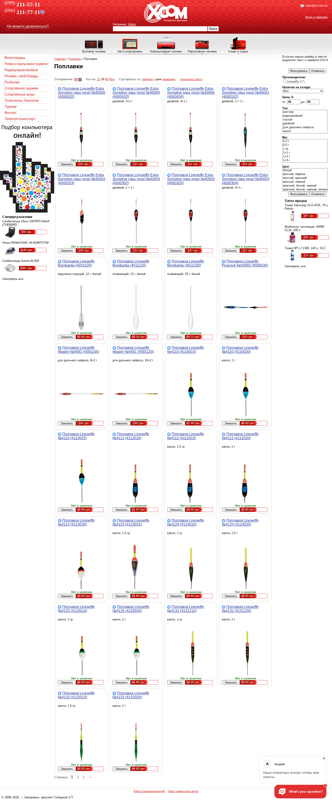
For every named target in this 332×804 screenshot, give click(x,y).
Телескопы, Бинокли (22, 100)
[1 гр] (305, 149)
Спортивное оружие (21, 88)
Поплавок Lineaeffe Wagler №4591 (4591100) (78, 350)
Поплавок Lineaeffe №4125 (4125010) (76, 609)
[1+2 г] (305, 156)
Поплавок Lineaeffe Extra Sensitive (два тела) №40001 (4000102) (245, 93)
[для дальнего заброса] (305, 127)
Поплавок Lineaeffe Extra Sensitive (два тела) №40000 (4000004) (191, 93)
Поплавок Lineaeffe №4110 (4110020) (240, 350)
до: (303, 102)
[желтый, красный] (305, 178)
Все (112, 79)
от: (284, 102)
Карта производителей (149, 791)
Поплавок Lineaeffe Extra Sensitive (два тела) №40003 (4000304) (245, 179)
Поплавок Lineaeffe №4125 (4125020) (130, 609)
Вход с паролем (316, 17)
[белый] (305, 170)
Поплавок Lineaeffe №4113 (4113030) (76, 522)
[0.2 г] (305, 141)
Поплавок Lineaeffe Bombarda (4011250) (185, 263)
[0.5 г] (305, 145)
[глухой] (305, 120)
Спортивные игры (20, 94)
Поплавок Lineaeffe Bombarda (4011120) (130, 263)
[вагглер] (305, 112)
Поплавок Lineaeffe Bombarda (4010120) (76, 263)
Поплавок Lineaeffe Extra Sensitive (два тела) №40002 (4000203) (81, 179)
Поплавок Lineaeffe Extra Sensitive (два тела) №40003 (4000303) (191, 179)
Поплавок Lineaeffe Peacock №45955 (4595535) (245, 263)
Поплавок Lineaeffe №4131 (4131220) (240, 609)
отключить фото (191, 79)
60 (106, 79)
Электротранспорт (20, 119)
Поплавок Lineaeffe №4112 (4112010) (130, 436)
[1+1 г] (305, 153)
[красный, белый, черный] (305, 186)
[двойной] (305, 123)
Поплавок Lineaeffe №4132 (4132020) (130, 695)
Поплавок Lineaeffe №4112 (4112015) (185, 436)
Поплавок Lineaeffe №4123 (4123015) (130, 522)
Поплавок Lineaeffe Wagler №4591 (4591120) (133, 350)
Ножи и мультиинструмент (27, 64)
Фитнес (11, 113)
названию (168, 79)
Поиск (213, 29)
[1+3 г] (305, 160)
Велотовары (15, 58)
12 (98, 79)
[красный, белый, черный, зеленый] (305, 190)
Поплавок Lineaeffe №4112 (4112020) (240, 436)
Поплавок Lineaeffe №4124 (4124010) (185, 522)
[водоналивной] (305, 116)
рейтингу (148, 79)
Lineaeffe (293, 81)
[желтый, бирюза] (305, 174)
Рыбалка (12, 82)
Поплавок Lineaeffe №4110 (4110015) (185, 350)
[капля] (305, 131)
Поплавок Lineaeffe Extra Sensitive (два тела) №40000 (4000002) (81, 93)
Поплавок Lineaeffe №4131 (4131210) (185, 609)
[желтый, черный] (305, 182)
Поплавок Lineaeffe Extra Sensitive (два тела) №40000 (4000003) (136, 93)
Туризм (10, 107)
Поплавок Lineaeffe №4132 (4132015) (76, 695)
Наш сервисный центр (183, 791)
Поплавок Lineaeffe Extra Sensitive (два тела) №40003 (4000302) (136, 179)
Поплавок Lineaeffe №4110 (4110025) (76, 436)
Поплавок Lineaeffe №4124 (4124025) (240, 522)
